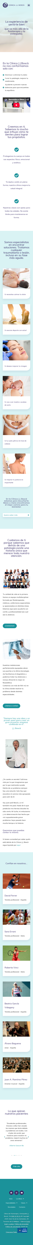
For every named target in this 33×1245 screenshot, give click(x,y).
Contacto (22, 1207)
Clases (23, 1203)
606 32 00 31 (16, 1216)
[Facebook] (11, 1193)
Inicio (10, 1199)
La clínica (19, 1199)
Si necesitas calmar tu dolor (15, 294)
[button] (28, 5)
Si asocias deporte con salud (15, 330)
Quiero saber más (11, 515)
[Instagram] (16, 1193)
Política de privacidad (21, 1224)
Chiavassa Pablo (11, 1232)
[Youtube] (22, 1193)
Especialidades (10, 1203)
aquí (18, 845)
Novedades (11, 1207)
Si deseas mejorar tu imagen (16, 366)
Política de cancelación (13, 1227)
